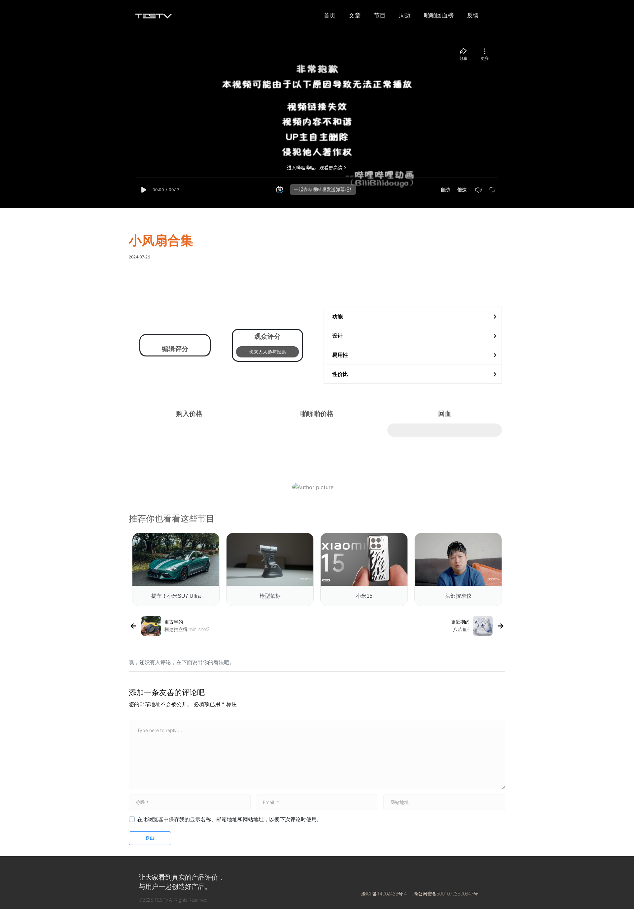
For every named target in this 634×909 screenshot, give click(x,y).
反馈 (473, 15)
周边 (405, 15)
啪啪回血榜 (439, 15)
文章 (355, 15)
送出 (150, 838)
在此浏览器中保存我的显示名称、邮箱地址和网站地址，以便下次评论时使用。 (229, 819)
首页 (329, 15)
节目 (380, 15)
